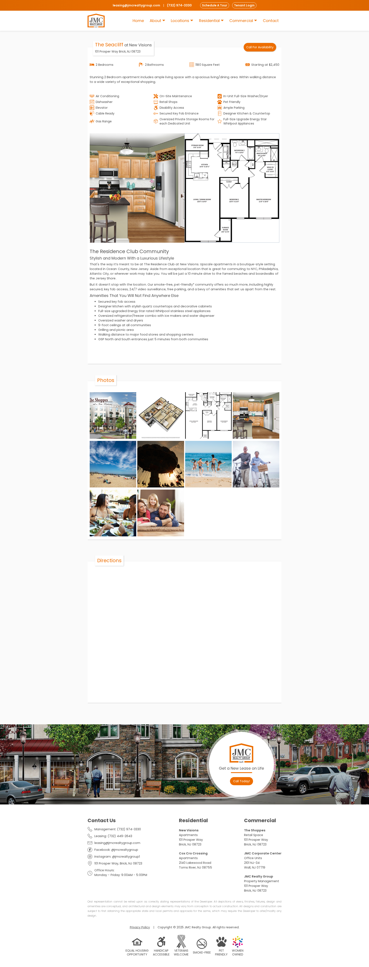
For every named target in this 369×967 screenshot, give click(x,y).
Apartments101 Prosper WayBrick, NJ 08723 (191, 837)
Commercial (241, 20)
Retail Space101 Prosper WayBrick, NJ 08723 (256, 837)
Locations (180, 20)
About (156, 20)
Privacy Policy (140, 927)
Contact (271, 20)
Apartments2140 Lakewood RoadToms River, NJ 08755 (195, 860)
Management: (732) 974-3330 (117, 829)
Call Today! (241, 781)
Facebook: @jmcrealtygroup (116, 850)
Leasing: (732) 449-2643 (113, 836)
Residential (210, 20)
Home (138, 20)
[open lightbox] (137, 188)
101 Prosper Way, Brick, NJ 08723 (118, 863)
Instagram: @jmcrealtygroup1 (117, 856)
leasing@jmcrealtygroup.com (117, 843)
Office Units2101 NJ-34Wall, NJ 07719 (262, 860)
